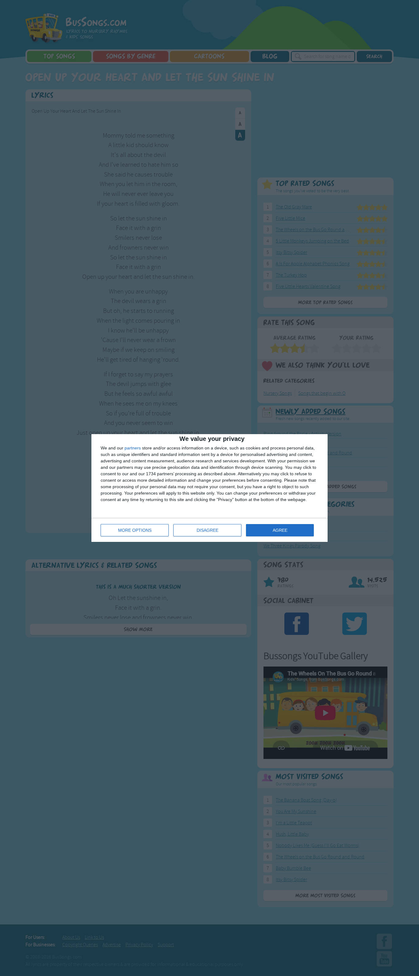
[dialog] (209, 488)
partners (133, 448)
